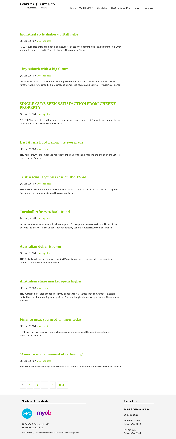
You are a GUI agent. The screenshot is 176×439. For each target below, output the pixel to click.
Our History (86, 7)
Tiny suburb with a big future (44, 69)
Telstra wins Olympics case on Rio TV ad (53, 177)
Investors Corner (120, 7)
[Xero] (27, 413)
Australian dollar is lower (40, 246)
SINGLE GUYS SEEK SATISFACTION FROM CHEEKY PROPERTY (68, 105)
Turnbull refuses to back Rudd (45, 212)
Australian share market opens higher (51, 281)
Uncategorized (43, 40)
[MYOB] (44, 413)
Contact (149, 7)
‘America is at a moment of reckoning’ (51, 354)
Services (102, 7)
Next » (62, 384)
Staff (138, 7)
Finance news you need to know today (51, 319)
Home (72, 7)
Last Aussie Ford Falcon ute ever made (51, 142)
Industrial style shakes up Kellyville (49, 34)
